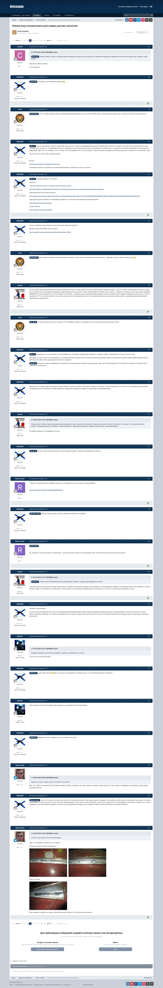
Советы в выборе (32, 33)
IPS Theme (12, 982)
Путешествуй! (67, 984)
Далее (49, 40)
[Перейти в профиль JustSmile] (14, 32)
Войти (115, 949)
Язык (11, 984)
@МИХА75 (33, 673)
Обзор (37, 15)
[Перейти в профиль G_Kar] (20, 118)
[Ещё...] (149, 47)
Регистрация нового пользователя (47, 949)
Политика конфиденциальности (23, 984)
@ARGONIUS (34, 114)
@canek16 (35, 56)
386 (20, 305)
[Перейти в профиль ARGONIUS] (20, 86)
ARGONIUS (19, 77)
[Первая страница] (13, 40)
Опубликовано (38, 46)
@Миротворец (34, 800)
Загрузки (57, 15)
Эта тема (145, 15)
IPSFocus (19, 982)
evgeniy (19, 285)
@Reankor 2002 (35, 513)
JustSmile (25, 31)
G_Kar (20, 109)
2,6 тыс (20, 129)
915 (20, 498)
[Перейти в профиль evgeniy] (20, 294)
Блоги (47, 15)
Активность (69, 15)
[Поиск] (151, 15)
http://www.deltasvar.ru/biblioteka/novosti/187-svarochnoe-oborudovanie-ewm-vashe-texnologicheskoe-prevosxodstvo (66, 189)
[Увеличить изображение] (64, 81)
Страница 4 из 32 (62, 40)
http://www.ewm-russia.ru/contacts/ (40, 203)
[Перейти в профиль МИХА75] (20, 645)
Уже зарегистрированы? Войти (128, 6)
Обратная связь (38, 984)
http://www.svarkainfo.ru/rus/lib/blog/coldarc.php (44, 164)
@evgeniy (33, 322)
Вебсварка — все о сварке (21, 15)
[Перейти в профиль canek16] (20, 55)
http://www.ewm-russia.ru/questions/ (40, 210)
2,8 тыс (20, 96)
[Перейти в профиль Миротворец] (20, 774)
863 (20, 655)
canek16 (20, 46)
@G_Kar (32, 146)
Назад (17, 40)
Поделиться (129, 32)
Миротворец (20, 765)
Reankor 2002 (20, 478)
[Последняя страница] (53, 40)
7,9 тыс (20, 784)
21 (20, 66)
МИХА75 (20, 636)
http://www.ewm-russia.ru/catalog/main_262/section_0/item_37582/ (50, 232)
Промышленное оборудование (52, 984)
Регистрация (144, 6)
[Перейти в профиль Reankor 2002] (20, 487)
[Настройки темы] (151, 6)
